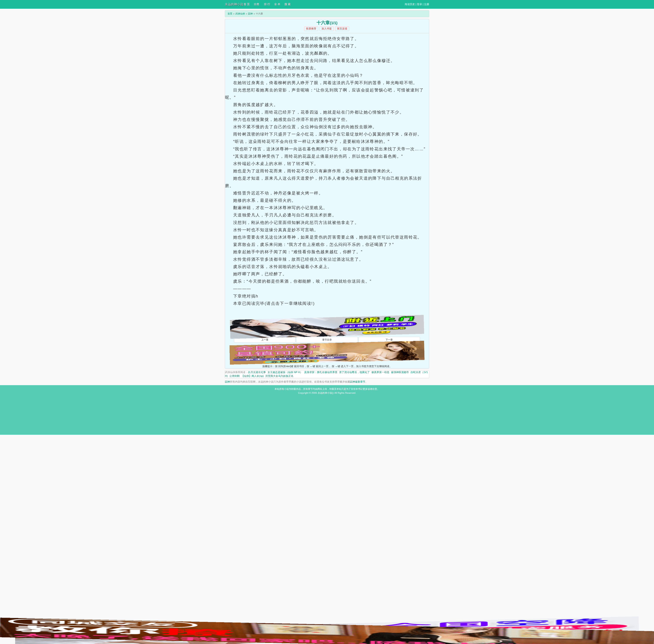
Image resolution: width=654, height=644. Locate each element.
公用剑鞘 (234, 375)
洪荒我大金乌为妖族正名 (279, 375)
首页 (230, 13)
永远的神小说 (234, 4)
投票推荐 (311, 28)
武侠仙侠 (240, 13)
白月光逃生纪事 (257, 372)
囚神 (250, 13)
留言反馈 (342, 28)
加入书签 (327, 28)
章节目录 (327, 339)
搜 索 (287, 4)
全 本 (277, 4)
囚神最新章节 (357, 381)
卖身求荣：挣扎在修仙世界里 (320, 372)
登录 (419, 4)
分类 (256, 4)
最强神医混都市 (400, 372)
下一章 (389, 339)
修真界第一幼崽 (380, 372)
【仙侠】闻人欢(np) (252, 375)
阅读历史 (410, 4)
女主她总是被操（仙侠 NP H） (285, 372)
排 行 (267, 4)
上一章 (264, 339)
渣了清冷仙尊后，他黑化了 (354, 372)
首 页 (247, 4)
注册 (426, 4)
